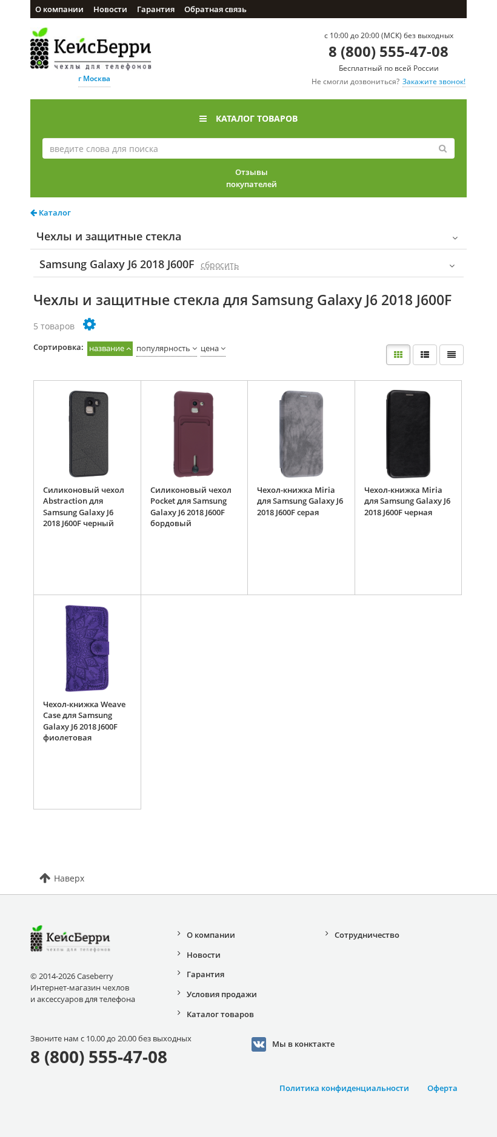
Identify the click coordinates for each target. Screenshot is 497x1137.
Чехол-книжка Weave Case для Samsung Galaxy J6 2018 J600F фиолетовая (84, 721)
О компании (59, 9)
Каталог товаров (257, 118)
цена (210, 348)
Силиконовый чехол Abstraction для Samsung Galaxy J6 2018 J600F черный (83, 506)
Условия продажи (222, 994)
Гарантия (156, 9)
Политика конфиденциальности (344, 1088)
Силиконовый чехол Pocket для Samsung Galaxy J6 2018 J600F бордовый (191, 506)
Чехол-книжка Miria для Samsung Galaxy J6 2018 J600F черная (407, 501)
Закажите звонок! (433, 81)
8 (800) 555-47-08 (389, 51)
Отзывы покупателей (251, 178)
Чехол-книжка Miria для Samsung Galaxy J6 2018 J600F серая (300, 501)
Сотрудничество (367, 934)
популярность (163, 348)
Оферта (442, 1088)
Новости (110, 9)
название (106, 348)
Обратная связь (215, 9)
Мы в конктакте (303, 1043)
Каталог (54, 212)
